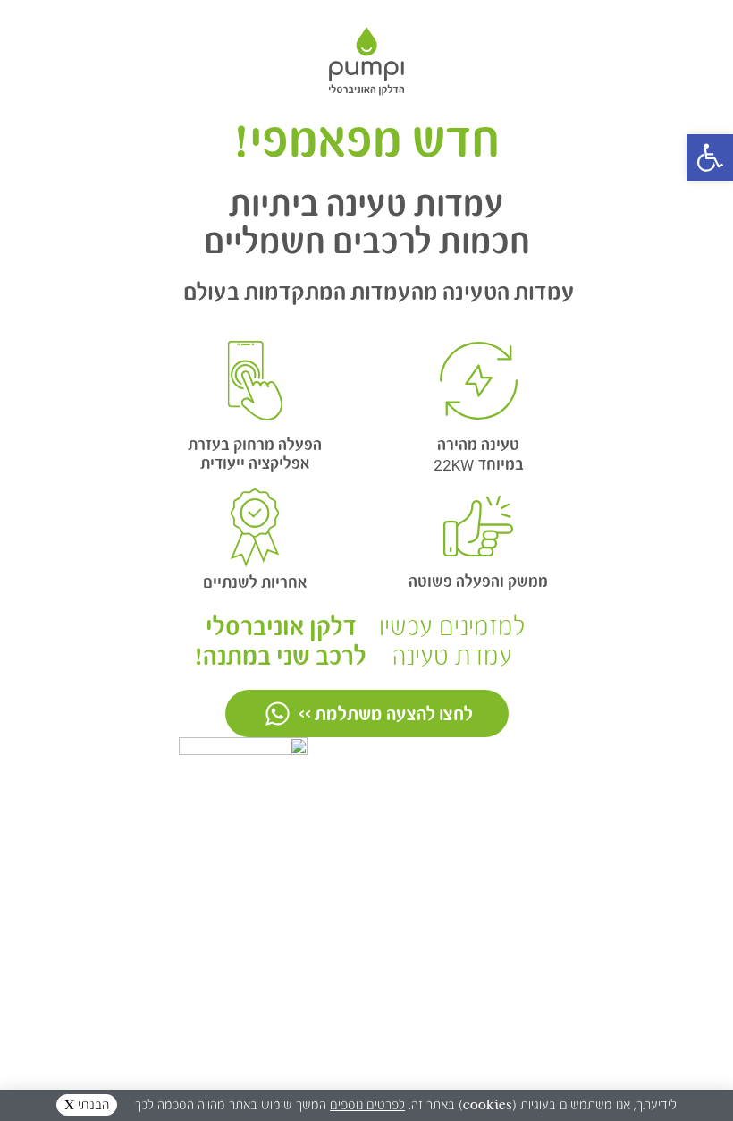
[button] (710, 157)
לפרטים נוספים (367, 1105)
